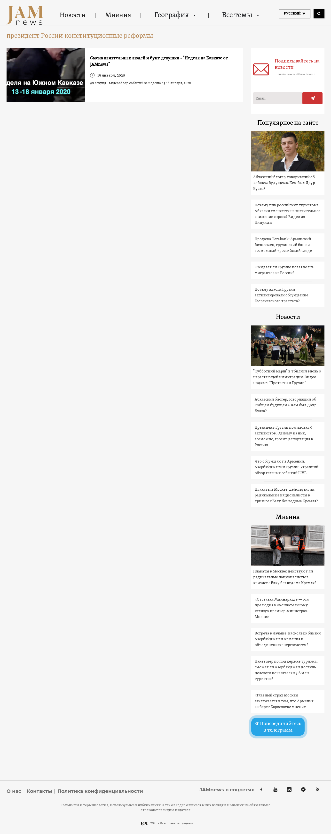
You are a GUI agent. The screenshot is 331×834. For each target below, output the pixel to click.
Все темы (237, 15)
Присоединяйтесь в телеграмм (280, 727)
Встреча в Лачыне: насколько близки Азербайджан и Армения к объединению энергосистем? (288, 639)
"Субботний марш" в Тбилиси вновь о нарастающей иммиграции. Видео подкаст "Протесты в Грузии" (287, 377)
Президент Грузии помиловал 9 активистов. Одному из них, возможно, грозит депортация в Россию (284, 436)
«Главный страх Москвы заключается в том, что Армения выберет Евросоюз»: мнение (284, 701)
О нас (14, 791)
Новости (73, 15)
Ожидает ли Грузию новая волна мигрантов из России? (284, 270)
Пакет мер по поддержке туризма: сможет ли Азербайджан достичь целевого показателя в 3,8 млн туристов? (286, 670)
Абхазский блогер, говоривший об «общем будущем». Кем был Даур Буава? (284, 183)
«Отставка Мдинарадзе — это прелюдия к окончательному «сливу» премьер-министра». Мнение (282, 608)
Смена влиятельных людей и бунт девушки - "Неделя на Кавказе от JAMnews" (159, 61)
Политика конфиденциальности (100, 791)
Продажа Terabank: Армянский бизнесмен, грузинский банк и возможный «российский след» (283, 245)
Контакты (39, 791)
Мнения (118, 15)
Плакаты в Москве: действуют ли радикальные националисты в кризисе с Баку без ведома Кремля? (286, 495)
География (171, 15)
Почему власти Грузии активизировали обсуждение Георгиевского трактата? (281, 295)
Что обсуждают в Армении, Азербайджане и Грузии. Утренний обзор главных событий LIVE (286, 467)
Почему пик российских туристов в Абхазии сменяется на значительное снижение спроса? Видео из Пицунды (288, 214)
